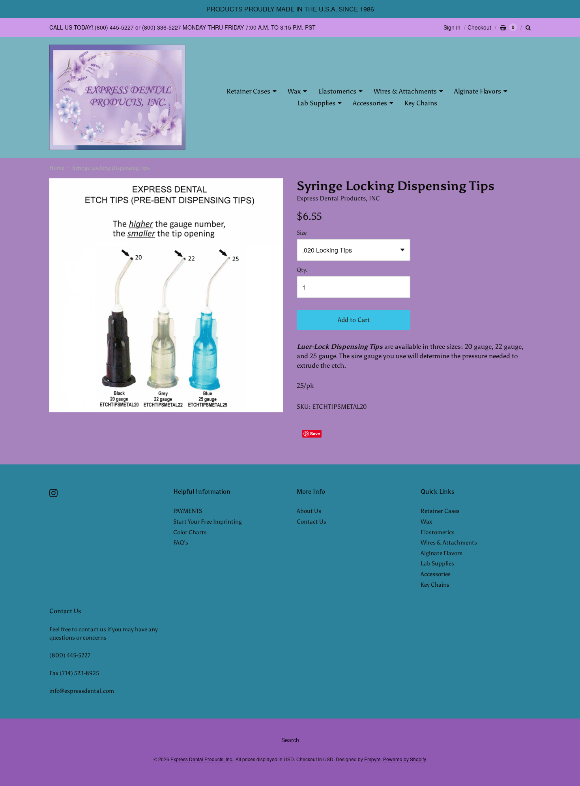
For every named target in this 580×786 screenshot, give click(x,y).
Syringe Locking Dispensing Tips (111, 168)
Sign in (451, 27)
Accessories (370, 103)
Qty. (302, 270)
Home (56, 168)
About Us (309, 511)
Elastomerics (337, 91)
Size (302, 233)
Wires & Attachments (405, 91)
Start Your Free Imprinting (207, 521)
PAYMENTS (187, 511)
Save (315, 433)
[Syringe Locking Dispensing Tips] (166, 295)
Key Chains (420, 103)
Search (290, 740)
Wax (294, 91)
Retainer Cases (248, 91)
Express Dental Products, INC (338, 198)
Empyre (372, 759)
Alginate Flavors (477, 91)
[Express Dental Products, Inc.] (117, 97)
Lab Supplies (316, 103)
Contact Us (311, 521)
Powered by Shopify (404, 759)
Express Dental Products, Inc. (201, 759)
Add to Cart (354, 320)
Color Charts (190, 532)
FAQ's (180, 542)
